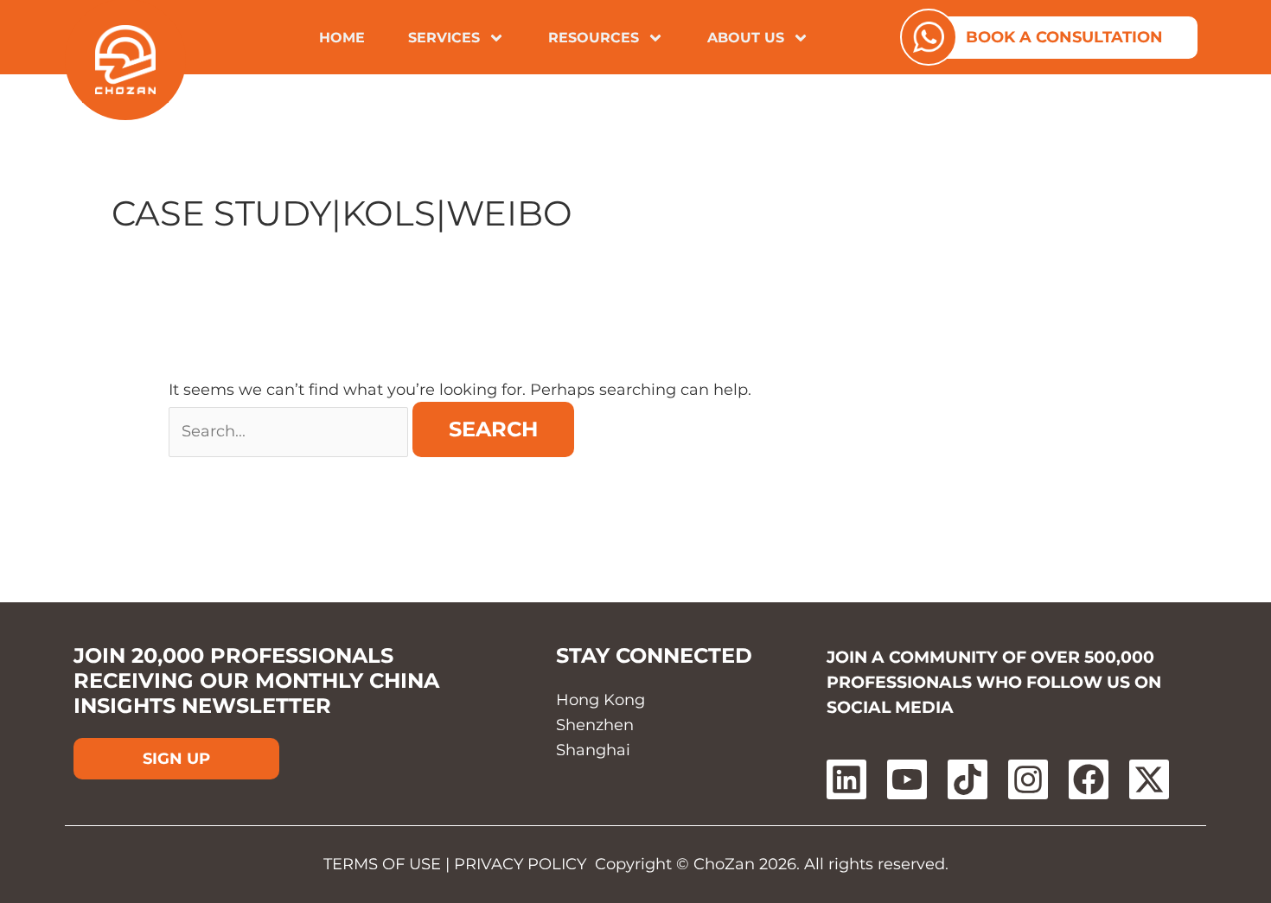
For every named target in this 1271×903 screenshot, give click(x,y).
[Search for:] (290, 431)
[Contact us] (928, 37)
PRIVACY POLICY (520, 864)
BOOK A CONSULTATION (1064, 37)
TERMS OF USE (382, 864)
